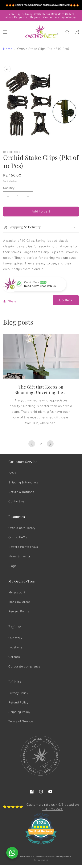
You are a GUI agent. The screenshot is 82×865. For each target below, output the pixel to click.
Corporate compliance (24, 666)
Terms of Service (20, 721)
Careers (14, 657)
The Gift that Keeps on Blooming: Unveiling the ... (41, 389)
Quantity (9, 188)
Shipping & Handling (23, 482)
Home (7, 49)
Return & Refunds (21, 492)
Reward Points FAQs (23, 547)
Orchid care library (21, 528)
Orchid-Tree (24, 857)
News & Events (19, 556)
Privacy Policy (18, 693)
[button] (5, 32)
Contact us (16, 501)
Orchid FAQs (17, 537)
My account (16, 592)
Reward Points (18, 611)
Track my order (19, 602)
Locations (15, 647)
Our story (15, 638)
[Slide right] (50, 443)
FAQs (12, 473)
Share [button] (12, 301)
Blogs (12, 566)
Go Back (66, 300)
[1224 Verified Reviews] (41, 845)
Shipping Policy (19, 712)
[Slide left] (31, 443)
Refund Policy (18, 702)
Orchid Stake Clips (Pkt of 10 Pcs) (43, 49)
